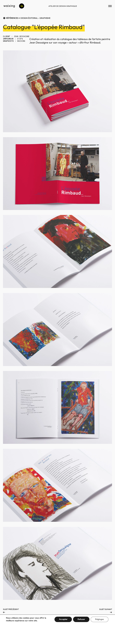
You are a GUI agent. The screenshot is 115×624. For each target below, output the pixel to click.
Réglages (99, 619)
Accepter (63, 619)
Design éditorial (29, 18)
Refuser (81, 619)
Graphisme (45, 18)
